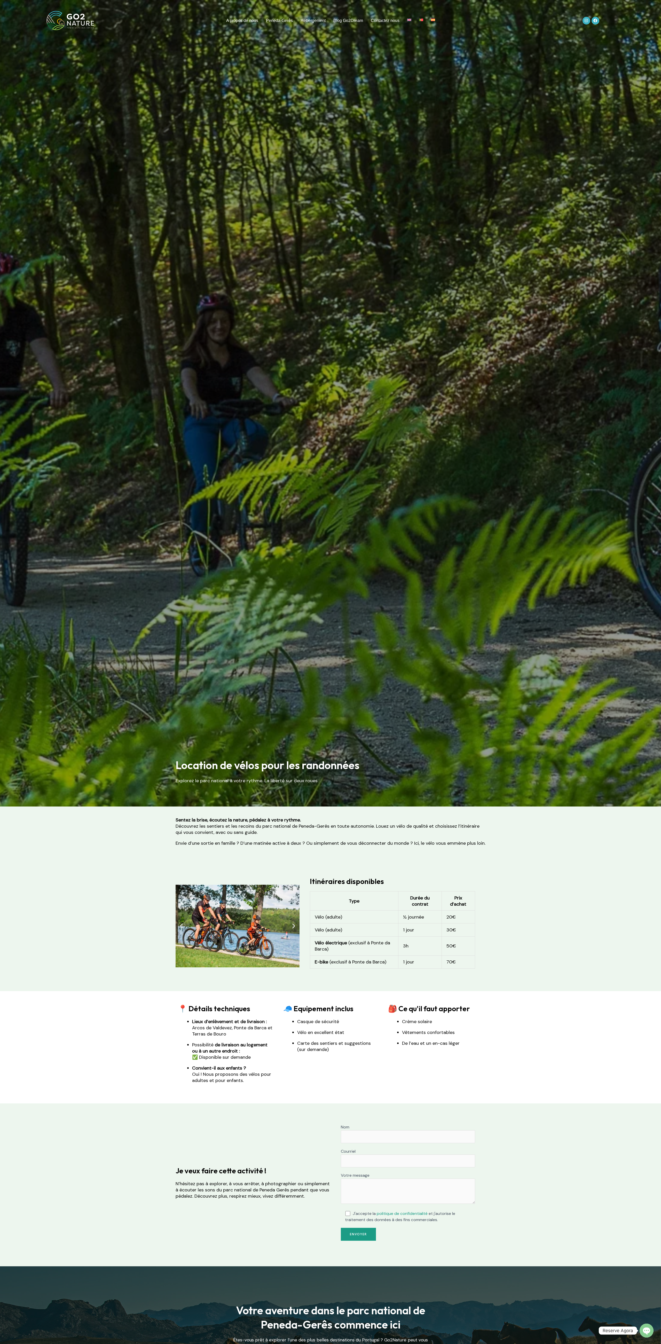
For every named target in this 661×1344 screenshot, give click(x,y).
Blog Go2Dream (348, 20)
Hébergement (313, 20)
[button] (181, 926)
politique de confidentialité (402, 1213)
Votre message (355, 1175)
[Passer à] (409, 20)
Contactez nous (385, 20)
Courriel (348, 1151)
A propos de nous (242, 20)
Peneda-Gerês (279, 20)
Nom (345, 1127)
